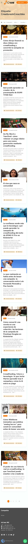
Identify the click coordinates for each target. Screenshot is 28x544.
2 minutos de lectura (9, 110)
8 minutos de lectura (9, 487)
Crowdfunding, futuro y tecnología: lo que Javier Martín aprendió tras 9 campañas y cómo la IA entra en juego (14, 379)
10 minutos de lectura (9, 159)
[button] (25, 541)
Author (15, 22)
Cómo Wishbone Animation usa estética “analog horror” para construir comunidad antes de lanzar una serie (14, 424)
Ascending (23, 22)
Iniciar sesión (21, 2)
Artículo (5, 130)
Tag (4, 22)
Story (5, 318)
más (4, 60)
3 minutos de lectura (9, 64)
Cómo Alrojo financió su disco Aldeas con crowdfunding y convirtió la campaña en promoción (13, 45)
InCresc (2, 515)
